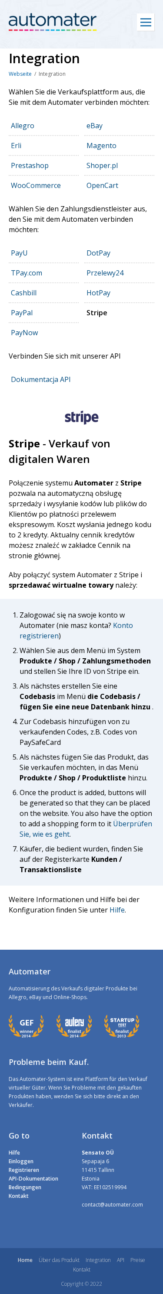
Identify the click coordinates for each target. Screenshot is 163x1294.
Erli (16, 145)
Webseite (20, 74)
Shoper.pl (102, 165)
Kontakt (19, 1196)
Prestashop (30, 165)
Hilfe (116, 910)
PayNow (24, 332)
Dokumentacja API (41, 379)
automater (53, 22)
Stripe (96, 312)
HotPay (98, 293)
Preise (137, 1260)
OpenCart (102, 185)
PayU (19, 253)
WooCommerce (36, 185)
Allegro (22, 125)
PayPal (22, 312)
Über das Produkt (59, 1260)
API (120, 1260)
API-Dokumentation (33, 1178)
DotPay (98, 253)
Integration (98, 1260)
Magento (101, 145)
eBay (94, 125)
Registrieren (24, 1170)
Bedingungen (25, 1187)
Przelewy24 (104, 273)
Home (25, 1260)
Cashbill (24, 293)
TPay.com (26, 273)
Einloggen (21, 1161)
